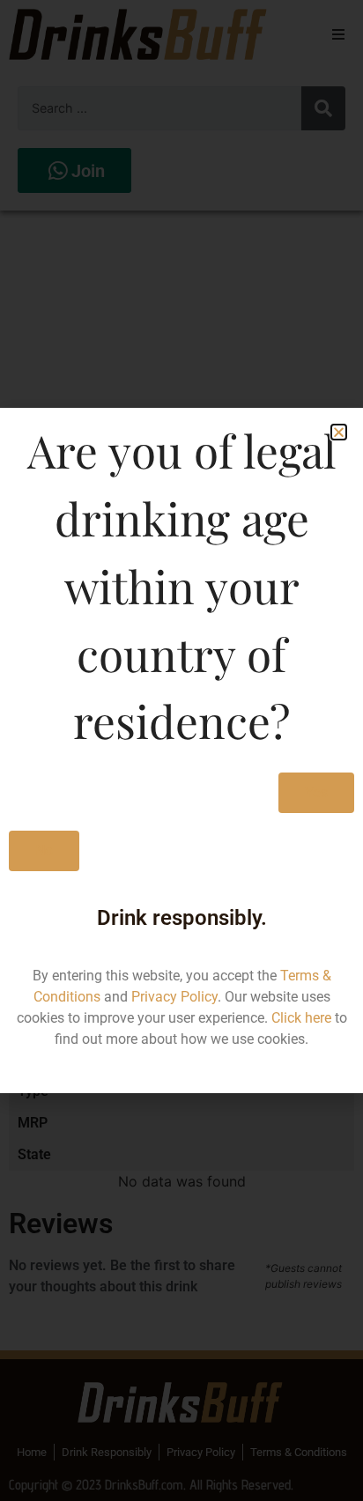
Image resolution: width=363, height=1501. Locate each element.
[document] (181, 750)
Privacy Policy (174, 996)
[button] (338, 432)
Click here (301, 1017)
